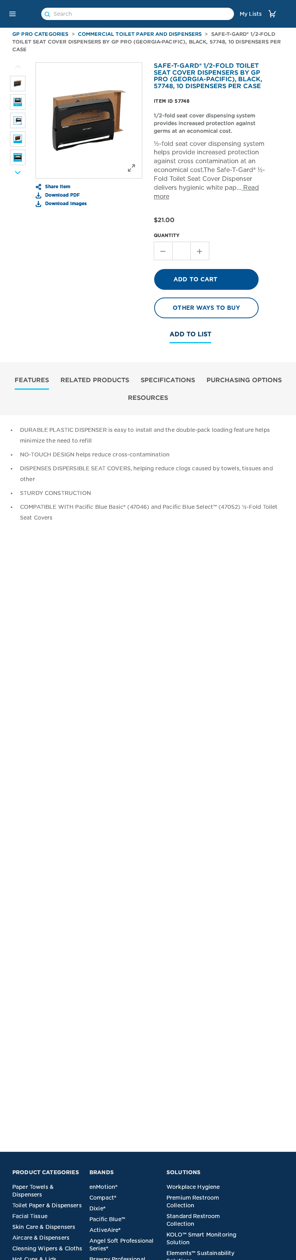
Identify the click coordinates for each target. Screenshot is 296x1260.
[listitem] (17, 83)
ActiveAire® (105, 1230)
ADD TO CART (195, 279)
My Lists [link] (251, 14)
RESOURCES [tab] (148, 397)
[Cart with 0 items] (272, 13)
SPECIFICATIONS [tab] (168, 380)
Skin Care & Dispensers (43, 1227)
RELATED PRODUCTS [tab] (95, 380)
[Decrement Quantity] (163, 251)
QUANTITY (167, 235)
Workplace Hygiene (193, 1187)
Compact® (102, 1198)
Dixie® (97, 1208)
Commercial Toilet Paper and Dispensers (140, 34)
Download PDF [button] (62, 194)
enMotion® (103, 1187)
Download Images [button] (65, 203)
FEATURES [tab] (32, 380)
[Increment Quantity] (200, 251)
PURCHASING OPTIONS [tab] (244, 380)
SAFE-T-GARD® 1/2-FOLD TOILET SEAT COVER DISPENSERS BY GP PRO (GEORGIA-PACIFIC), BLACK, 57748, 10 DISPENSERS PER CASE (146, 42)
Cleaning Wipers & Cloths (47, 1248)
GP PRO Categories (40, 34)
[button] (12, 14)
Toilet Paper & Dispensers (47, 1205)
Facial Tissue (29, 1216)
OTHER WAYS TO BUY (206, 307)
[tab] (32, 381)
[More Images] (17, 67)
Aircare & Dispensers (40, 1238)
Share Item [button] (57, 186)
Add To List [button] (190, 334)
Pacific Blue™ (107, 1219)
